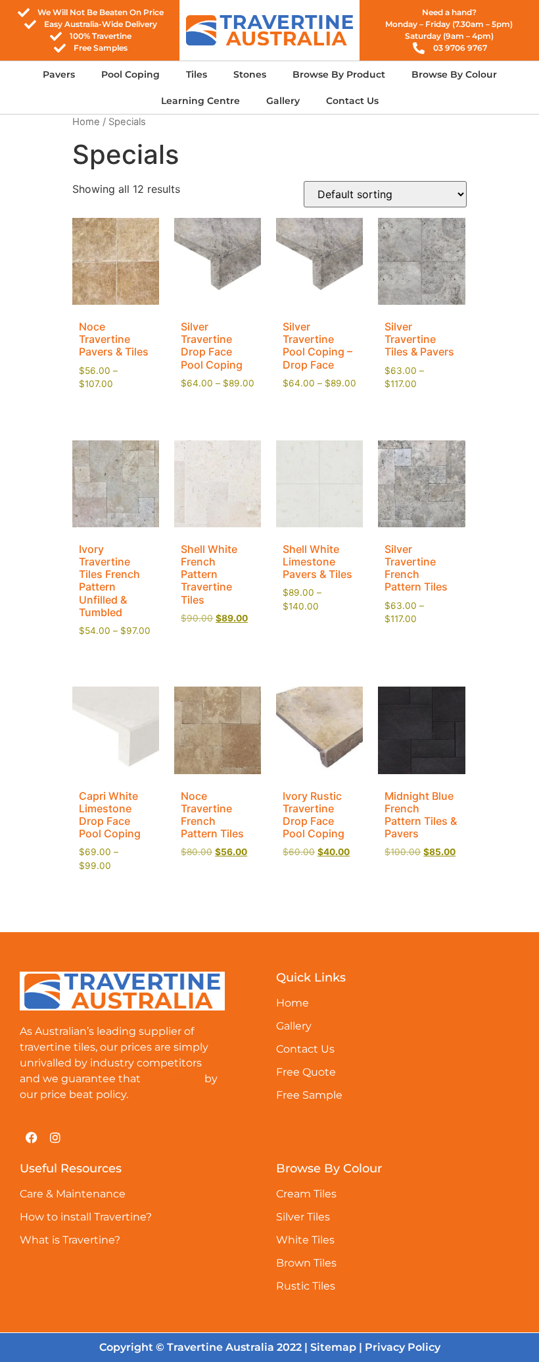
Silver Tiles (303, 1217)
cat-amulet (172, 1078)
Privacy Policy (402, 1347)
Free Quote (306, 1072)
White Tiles (305, 1240)
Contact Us (352, 101)
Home (86, 122)
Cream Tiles (306, 1194)
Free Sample (309, 1095)
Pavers (59, 74)
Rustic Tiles (305, 1286)
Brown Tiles (306, 1263)
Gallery (283, 101)
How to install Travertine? (86, 1217)
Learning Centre (200, 101)
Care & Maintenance (73, 1194)
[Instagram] (55, 1137)
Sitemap (333, 1347)
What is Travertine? (70, 1240)
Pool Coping (130, 74)
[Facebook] (31, 1137)
